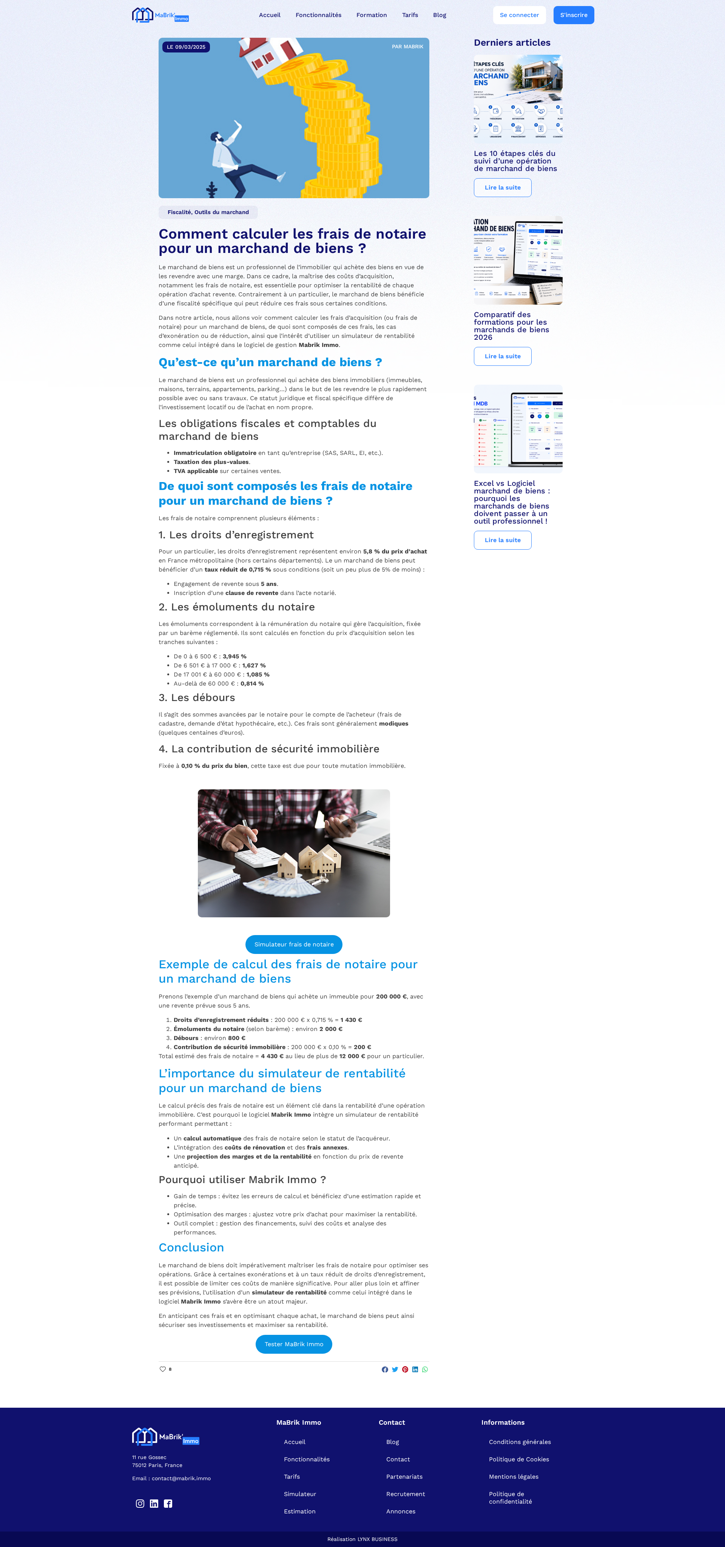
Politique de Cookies (519, 1459)
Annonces (400, 1511)
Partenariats (404, 1476)
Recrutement (405, 1494)
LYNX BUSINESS (378, 1539)
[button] (385, 1369)
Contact (398, 1459)
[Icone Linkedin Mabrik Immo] (154, 1503)
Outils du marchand (221, 212)
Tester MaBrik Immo (294, 1344)
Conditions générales (520, 1441)
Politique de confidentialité (510, 1497)
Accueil (270, 14)
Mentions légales (513, 1476)
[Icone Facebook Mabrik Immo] (168, 1503)
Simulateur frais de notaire (294, 944)
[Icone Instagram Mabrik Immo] (140, 1503)
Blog (439, 14)
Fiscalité (179, 212)
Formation (371, 14)
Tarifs (410, 14)
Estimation (300, 1511)
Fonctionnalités (318, 14)
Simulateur (300, 1494)
